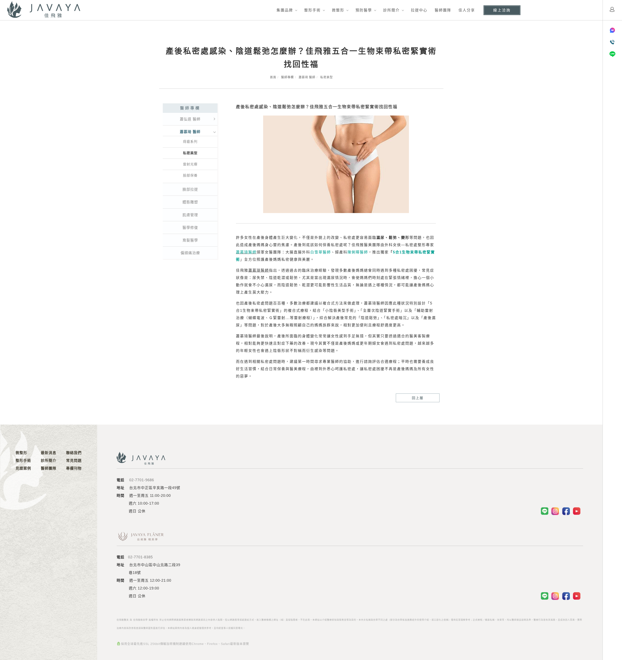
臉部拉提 (190, 189)
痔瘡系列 (190, 141)
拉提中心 (419, 10)
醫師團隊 (443, 10)
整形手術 (312, 10)
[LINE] (545, 511)
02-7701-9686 (141, 480)
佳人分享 (466, 10)
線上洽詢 (502, 10)
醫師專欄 (287, 77)
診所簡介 (391, 10)
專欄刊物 (74, 468)
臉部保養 (190, 175)
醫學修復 (190, 227)
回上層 (417, 398)
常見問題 (74, 460)
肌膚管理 (190, 215)
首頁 (273, 77)
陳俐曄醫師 (357, 252)
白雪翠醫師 (320, 252)
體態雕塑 (190, 202)
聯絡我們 (74, 453)
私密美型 (326, 77)
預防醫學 (363, 10)
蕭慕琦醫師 (246, 252)
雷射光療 (190, 164)
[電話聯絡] (612, 42)
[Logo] (43, 9)
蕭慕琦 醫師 (307, 77)
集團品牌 (284, 10)
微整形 (338, 10)
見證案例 (23, 468)
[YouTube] (577, 511)
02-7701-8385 (140, 557)
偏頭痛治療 (190, 253)
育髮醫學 (190, 240)
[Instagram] (555, 511)
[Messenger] (612, 30)
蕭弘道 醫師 (190, 119)
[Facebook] (566, 511)
